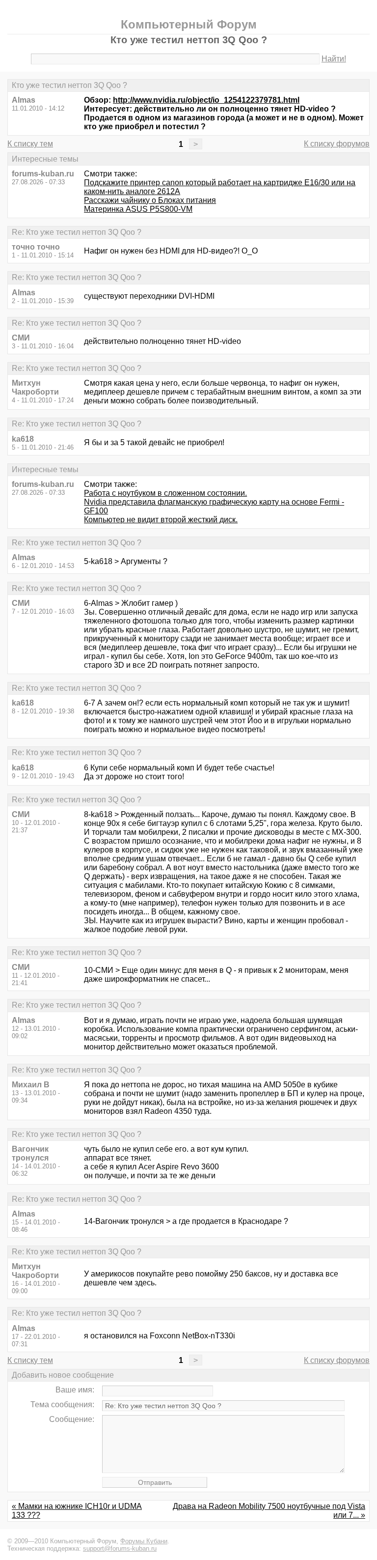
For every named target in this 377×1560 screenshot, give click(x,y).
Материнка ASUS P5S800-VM (138, 209)
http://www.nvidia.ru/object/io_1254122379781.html (206, 100)
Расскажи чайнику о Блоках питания (150, 200)
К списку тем (30, 144)
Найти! (334, 59)
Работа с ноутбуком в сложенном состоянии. (165, 493)
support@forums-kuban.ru (120, 1548)
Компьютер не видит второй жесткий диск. (161, 519)
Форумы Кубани (143, 1541)
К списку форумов (337, 144)
